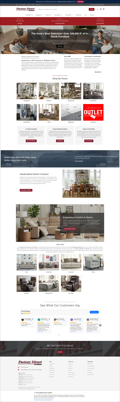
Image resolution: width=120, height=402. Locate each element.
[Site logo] (25, 9)
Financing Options (91, 365)
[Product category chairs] (93, 263)
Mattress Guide (90, 374)
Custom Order (71, 372)
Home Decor (51, 374)
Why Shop (70, 368)
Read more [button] (40, 331)
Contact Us (70, 363)
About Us (70, 361)
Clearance (92, 15)
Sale (86, 15)
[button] (20, 325)
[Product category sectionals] (49, 263)
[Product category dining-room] (71, 92)
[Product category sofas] (27, 263)
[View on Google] (22, 319)
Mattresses (38, 15)
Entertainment (52, 370)
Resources (90, 361)
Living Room (28, 15)
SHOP (50, 361)
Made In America (71, 374)
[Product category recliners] (27, 285)
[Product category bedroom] (49, 92)
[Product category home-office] (93, 92)
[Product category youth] (49, 114)
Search (91, 9)
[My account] (97, 9)
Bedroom (48, 15)
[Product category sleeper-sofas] (49, 285)
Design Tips (89, 370)
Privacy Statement (91, 368)
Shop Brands (78, 15)
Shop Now (80, 1)
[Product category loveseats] (71, 263)
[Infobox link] (97, 4)
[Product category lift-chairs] (71, 285)
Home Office (68, 15)
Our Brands (70, 376)
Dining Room (57, 15)
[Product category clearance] (93, 114)
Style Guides (90, 372)
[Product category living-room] (27, 92)
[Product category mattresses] (71, 114)
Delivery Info (89, 363)
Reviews (70, 370)
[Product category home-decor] (27, 114)
